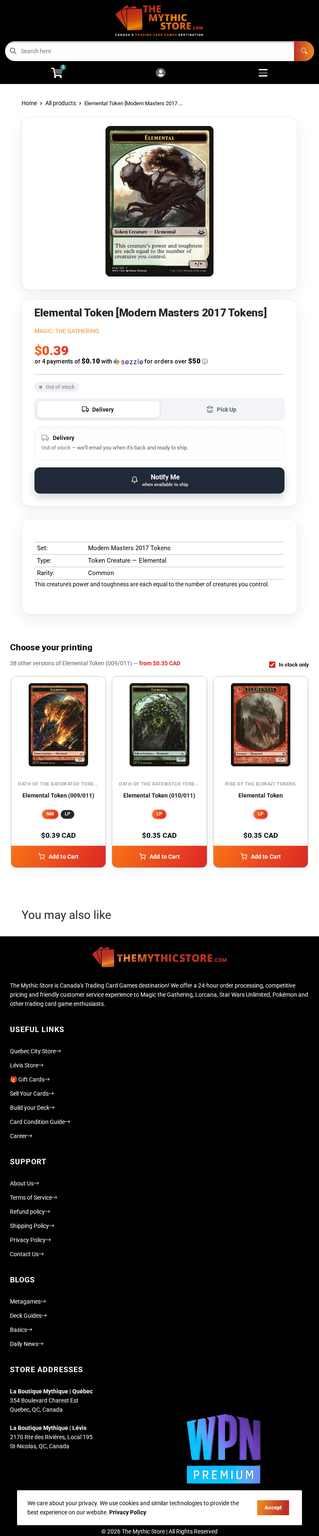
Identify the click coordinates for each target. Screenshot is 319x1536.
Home (29, 103)
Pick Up (226, 409)
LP (67, 814)
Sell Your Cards (29, 1093)
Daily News (24, 1344)
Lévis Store (24, 1065)
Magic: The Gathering (66, 331)
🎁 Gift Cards (27, 1079)
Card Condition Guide (37, 1122)
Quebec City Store (33, 1051)
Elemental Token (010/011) (159, 795)
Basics (18, 1329)
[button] (159, 361)
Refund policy (27, 1211)
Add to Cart (64, 856)
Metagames (25, 1301)
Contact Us (24, 1254)
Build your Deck (29, 1107)
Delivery (103, 409)
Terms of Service (31, 1197)
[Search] (304, 51)
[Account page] (160, 73)
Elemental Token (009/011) (58, 795)
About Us (22, 1183)
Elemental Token (260, 795)
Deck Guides (26, 1315)
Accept (273, 1507)
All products (60, 103)
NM (50, 814)
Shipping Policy (29, 1225)
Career (18, 1136)
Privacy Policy (28, 1240)
